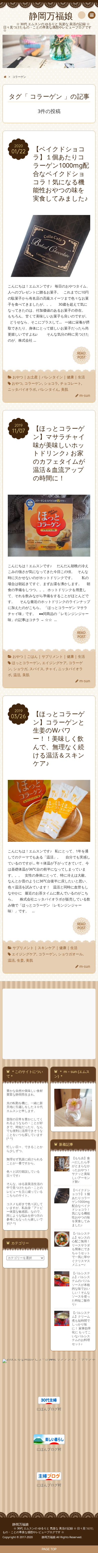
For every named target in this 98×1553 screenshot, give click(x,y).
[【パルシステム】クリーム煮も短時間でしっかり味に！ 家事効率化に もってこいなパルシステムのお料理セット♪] (61, 1324)
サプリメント (52, 656)
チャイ (50, 668)
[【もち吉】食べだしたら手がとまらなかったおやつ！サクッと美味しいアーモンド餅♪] (61, 1169)
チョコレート (70, 383)
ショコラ (51, 383)
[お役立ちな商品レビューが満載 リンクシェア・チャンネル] (49, 1361)
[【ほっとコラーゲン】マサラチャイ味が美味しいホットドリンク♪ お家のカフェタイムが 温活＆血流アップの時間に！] (49, 553)
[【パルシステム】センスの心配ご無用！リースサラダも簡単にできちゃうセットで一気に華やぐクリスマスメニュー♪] (61, 1245)
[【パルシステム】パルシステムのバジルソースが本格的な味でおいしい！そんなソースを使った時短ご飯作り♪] (61, 1284)
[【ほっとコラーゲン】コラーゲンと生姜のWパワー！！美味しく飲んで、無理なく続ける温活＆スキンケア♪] (49, 839)
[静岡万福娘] (49, 51)
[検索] (81, 15)
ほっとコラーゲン (26, 662)
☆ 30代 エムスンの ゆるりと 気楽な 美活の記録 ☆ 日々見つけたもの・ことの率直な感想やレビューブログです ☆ (48, 1530)
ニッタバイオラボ (22, 389)
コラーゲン (33, 383)
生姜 (20, 960)
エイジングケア (54, 662)
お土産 (32, 377)
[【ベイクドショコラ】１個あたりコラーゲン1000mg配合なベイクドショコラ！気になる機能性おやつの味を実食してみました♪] (49, 274)
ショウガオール (70, 954)
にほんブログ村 (49, 1408)
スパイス (36, 668)
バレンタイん (48, 389)
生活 (81, 377)
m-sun (84, 395)
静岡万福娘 (16, 1524)
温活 (16, 674)
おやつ (18, 377)
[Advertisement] (49, 1024)
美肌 (64, 389)
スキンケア (46, 947)
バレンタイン (52, 377)
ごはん (32, 656)
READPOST (81, 355)
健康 (70, 377)
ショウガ (20, 668)
